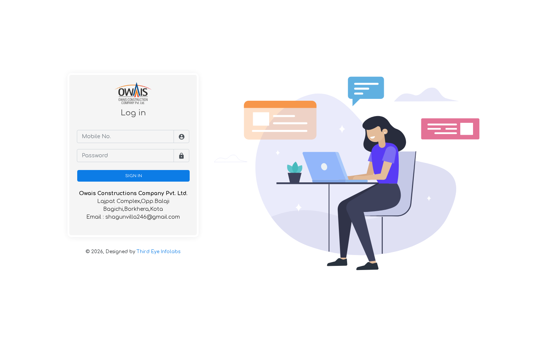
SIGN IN (133, 175)
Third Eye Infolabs (158, 251)
